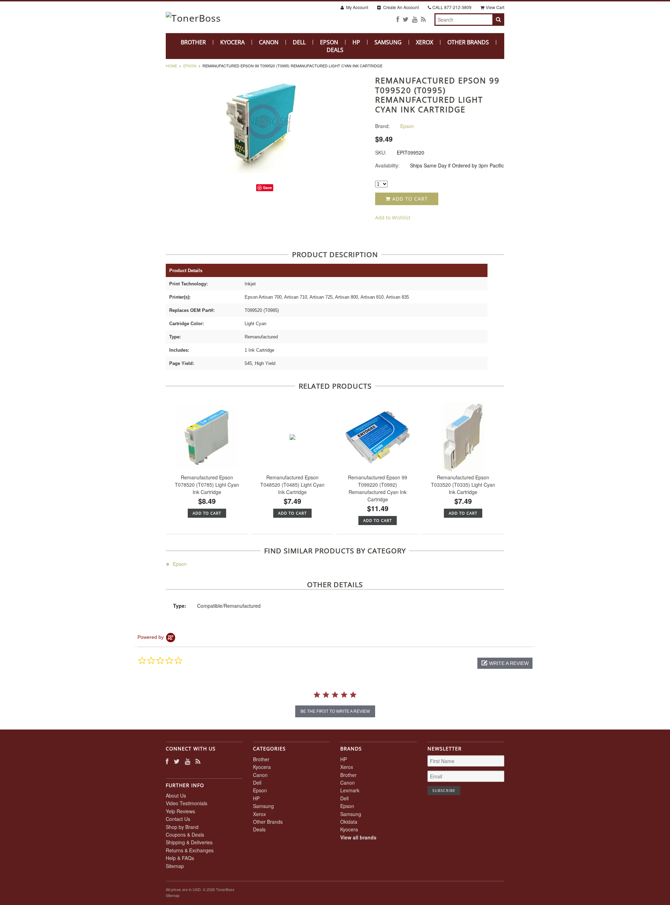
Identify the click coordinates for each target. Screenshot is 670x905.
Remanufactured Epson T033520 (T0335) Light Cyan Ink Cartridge (463, 484)
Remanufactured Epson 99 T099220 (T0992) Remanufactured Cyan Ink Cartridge (377, 488)
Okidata (348, 821)
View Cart (495, 7)
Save (267, 187)
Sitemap (175, 865)
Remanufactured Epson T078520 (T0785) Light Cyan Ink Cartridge (207, 484)
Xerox (424, 42)
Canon (268, 42)
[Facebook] (397, 19)
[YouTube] (414, 19)
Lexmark (349, 790)
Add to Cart (409, 198)
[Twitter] (406, 19)
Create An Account (400, 7)
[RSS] (423, 19)
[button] (505, 663)
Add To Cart (207, 513)
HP (356, 42)
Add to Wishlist (392, 217)
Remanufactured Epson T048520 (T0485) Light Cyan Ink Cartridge (292, 484)
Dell (299, 42)
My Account (356, 7)
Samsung (388, 42)
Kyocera (232, 42)
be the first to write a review (335, 711)
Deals (335, 49)
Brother (193, 42)
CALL (451, 7)
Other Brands (468, 42)
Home (171, 65)
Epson (329, 42)
